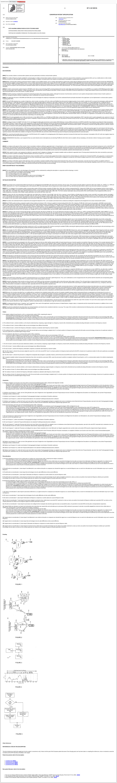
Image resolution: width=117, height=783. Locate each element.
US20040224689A (9, 763)
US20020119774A (9, 762)
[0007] (14, 760)
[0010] (57, 776)
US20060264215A (9, 764)
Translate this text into (5, 1)
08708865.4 (15, 21)
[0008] (78, 775)
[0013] (16, 764)
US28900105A (9, 760)
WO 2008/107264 (62, 24)
